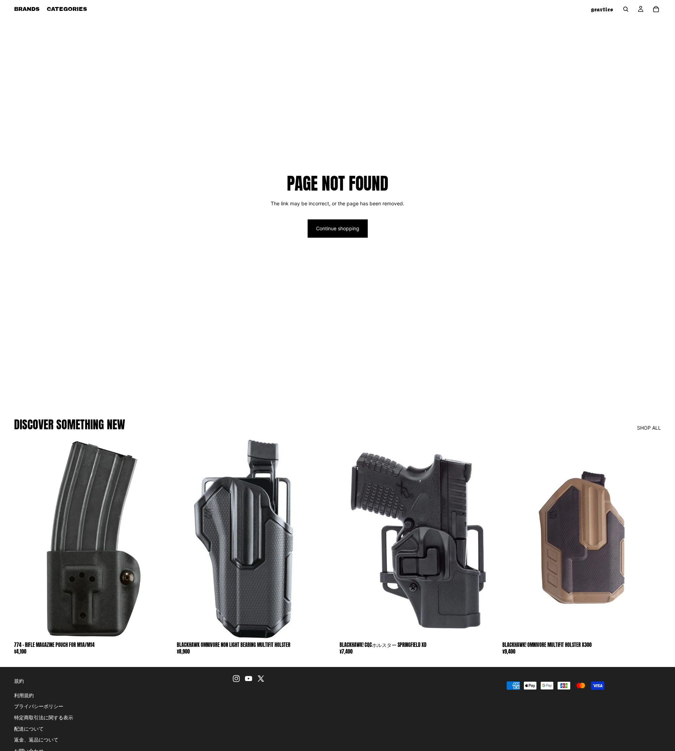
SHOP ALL (649, 428)
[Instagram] (236, 678)
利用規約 (24, 695)
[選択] (324, 627)
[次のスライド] (324, 539)
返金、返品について (36, 740)
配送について (29, 729)
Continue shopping (337, 228)
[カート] (656, 9)
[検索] (626, 9)
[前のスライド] (187, 539)
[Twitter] (261, 678)
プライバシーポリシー (38, 707)
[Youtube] (248, 678)
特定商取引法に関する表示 (43, 717)
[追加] (161, 627)
